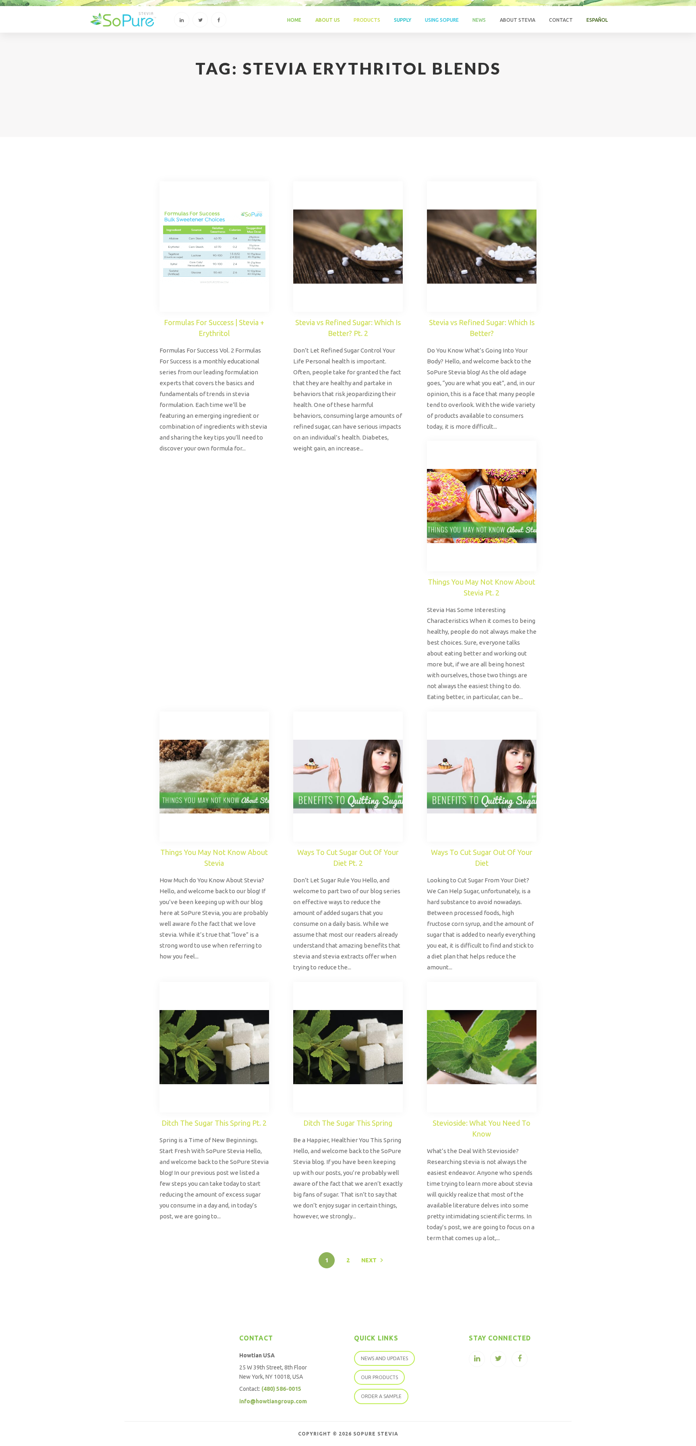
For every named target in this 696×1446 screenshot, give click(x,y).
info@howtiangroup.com (273, 1401)
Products (367, 20)
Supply (402, 20)
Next (369, 1260)
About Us (327, 20)
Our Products (379, 1377)
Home (294, 20)
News (479, 20)
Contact (561, 20)
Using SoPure (442, 20)
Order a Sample (381, 1396)
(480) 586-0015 (281, 1389)
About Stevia (517, 20)
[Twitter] (200, 19)
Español (597, 20)
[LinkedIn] (181, 19)
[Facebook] (218, 19)
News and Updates (384, 1358)
